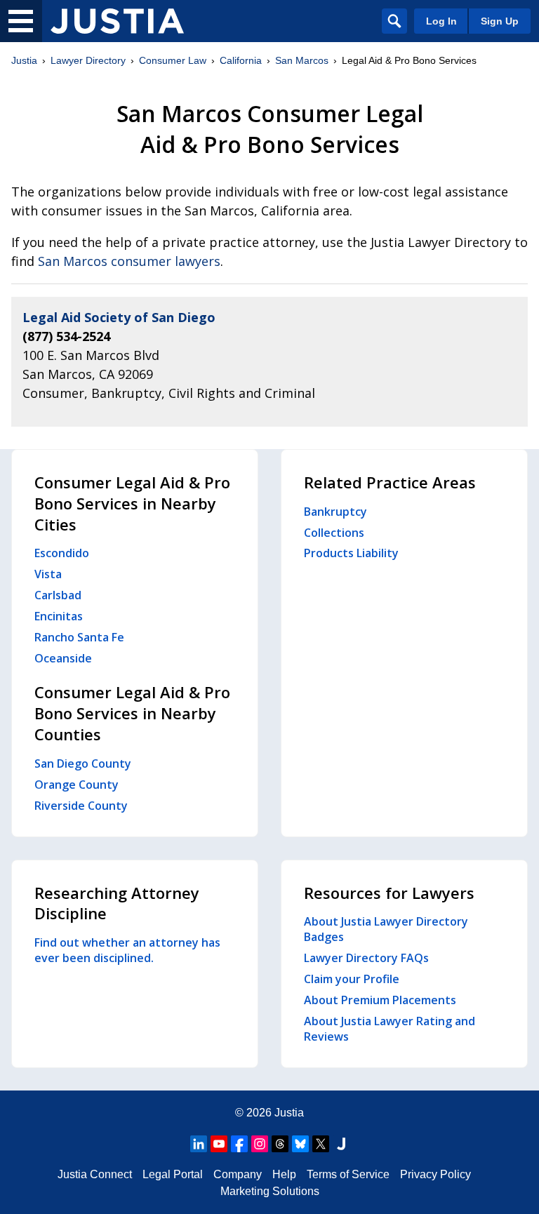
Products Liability (351, 553)
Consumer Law (172, 60)
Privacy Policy (435, 1174)
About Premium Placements (380, 1000)
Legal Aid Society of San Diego (118, 317)
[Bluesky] (300, 1143)
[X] (320, 1143)
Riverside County (81, 805)
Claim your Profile (351, 979)
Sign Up (500, 21)
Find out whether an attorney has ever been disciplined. (127, 950)
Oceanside (63, 658)
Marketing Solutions (269, 1191)
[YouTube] (219, 1143)
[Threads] (280, 1143)
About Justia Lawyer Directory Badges (386, 929)
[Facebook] (239, 1143)
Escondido (61, 553)
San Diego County (82, 763)
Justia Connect (95, 1174)
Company (237, 1174)
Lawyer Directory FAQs (366, 958)
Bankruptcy (335, 511)
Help (284, 1174)
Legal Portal (172, 1174)
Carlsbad (57, 595)
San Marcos (301, 60)
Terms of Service (348, 1174)
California (241, 60)
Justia (24, 60)
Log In (441, 21)
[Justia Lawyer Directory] (117, 21)
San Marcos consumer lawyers (129, 261)
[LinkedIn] (198, 1143)
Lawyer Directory (88, 60)
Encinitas (58, 616)
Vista (48, 574)
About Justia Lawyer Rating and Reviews (389, 1028)
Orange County (76, 784)
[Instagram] (259, 1143)
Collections (334, 532)
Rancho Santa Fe (79, 637)
